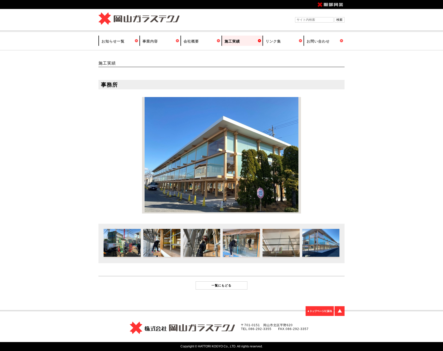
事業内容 (150, 41)
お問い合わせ (318, 41)
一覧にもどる (221, 285)
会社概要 (191, 41)
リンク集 (273, 41)
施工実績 (232, 41)
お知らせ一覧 (113, 41)
